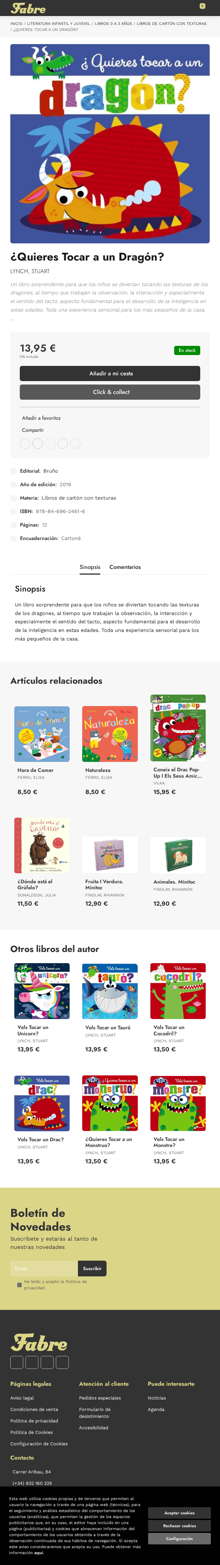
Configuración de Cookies (39, 1443)
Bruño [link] (50, 471)
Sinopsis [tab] (90, 567)
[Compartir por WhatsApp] (50, 443)
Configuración (179, 1539)
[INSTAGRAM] (31, 1362)
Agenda (156, 1409)
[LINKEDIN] (62, 1362)
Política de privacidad (34, 1421)
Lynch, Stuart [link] (30, 271)
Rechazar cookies (179, 1526)
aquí (38, 1552)
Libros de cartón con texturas (172, 23)
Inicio (16, 23)
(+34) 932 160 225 (32, 1483)
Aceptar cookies (179, 1513)
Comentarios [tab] (125, 567)
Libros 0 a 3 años (113, 23)
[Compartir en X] (37, 443)
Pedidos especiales (100, 1398)
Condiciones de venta (34, 1409)
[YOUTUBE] (47, 1362)
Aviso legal (22, 1398)
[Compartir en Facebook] (25, 443)
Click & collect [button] (111, 392)
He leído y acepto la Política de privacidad (55, 1284)
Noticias (157, 1398)
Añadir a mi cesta (111, 373)
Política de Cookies (31, 1432)
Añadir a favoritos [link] (41, 418)
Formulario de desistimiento (95, 1413)
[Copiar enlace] (75, 443)
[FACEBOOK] (16, 1362)
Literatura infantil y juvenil (58, 23)
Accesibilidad (93, 1427)
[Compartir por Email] (63, 443)
